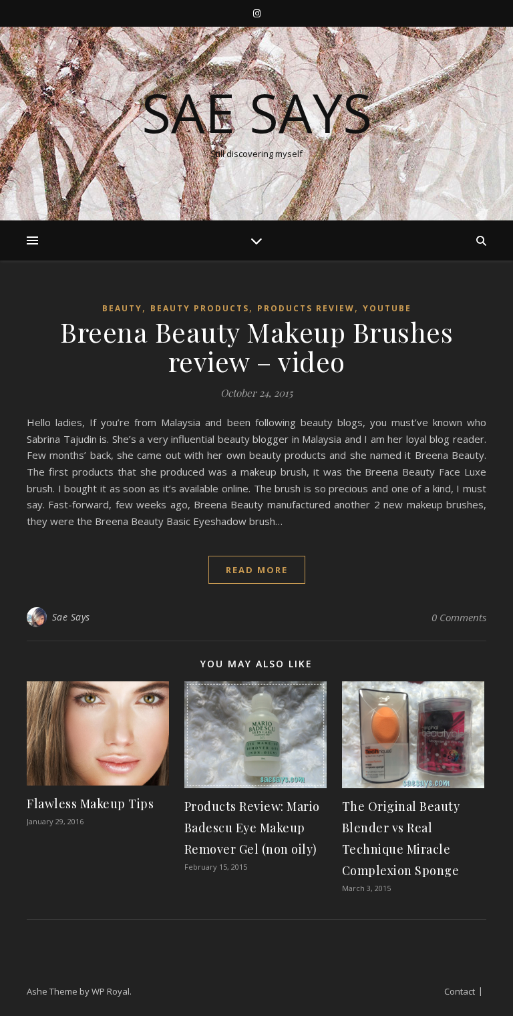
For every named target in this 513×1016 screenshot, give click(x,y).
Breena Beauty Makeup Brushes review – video (256, 346)
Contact (459, 991)
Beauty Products (199, 308)
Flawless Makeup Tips (90, 804)
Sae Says (257, 112)
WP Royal (111, 991)
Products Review (306, 308)
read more (257, 570)
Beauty (122, 308)
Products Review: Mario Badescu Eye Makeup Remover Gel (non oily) (252, 827)
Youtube (387, 308)
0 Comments (459, 617)
